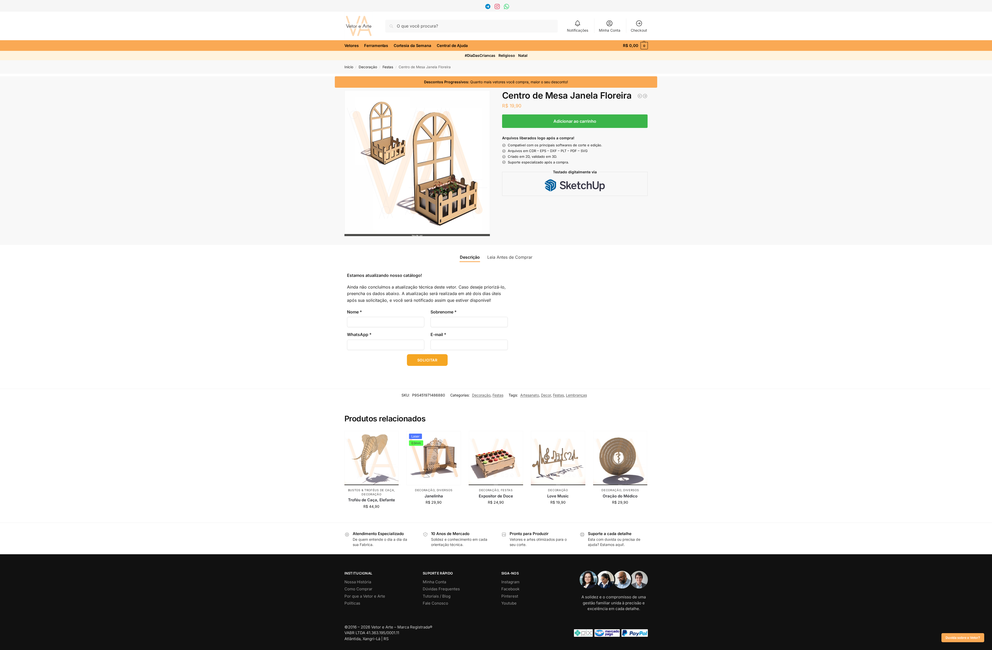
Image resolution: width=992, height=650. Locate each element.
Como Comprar (358, 588)
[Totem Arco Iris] (645, 96)
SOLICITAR (427, 360)
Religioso (506, 55)
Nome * (354, 311)
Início (348, 67)
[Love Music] (558, 458)
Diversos (445, 490)
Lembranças (576, 395)
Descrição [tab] (470, 257)
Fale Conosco (435, 603)
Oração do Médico (620, 496)
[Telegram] (488, 7)
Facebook (510, 588)
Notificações (577, 30)
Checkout (639, 30)
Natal (523, 55)
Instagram (510, 581)
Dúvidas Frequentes (441, 588)
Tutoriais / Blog (436, 596)
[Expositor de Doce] (496, 458)
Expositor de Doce (496, 496)
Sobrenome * (444, 311)
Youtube (509, 603)
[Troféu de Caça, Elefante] (371, 458)
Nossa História (357, 581)
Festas (388, 67)
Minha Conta (609, 30)
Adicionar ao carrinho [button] (371, 517)
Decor (546, 395)
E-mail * (438, 334)
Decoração (368, 67)
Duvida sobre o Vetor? (963, 638)
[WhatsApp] (507, 7)
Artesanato (529, 395)
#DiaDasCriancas (480, 55)
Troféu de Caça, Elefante (371, 499)
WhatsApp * (359, 334)
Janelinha (434, 496)
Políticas (352, 603)
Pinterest (509, 596)
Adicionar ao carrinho (574, 121)
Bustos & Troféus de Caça (371, 490)
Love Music (558, 496)
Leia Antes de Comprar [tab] (509, 257)
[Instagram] (498, 7)
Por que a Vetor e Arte (364, 596)
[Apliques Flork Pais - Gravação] (639, 96)
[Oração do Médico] (620, 458)
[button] (635, 45)
